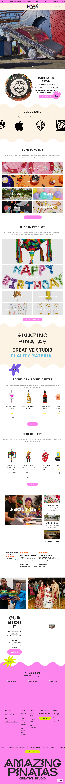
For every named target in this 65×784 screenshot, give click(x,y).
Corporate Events (45, 747)
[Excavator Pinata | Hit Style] (59, 473)
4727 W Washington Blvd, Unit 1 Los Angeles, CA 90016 (14, 633)
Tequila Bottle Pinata (28, 406)
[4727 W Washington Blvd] (32, 635)
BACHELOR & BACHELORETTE (32, 379)
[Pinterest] (54, 717)
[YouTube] (58, 717)
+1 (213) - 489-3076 (9, 714)
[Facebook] (54, 714)
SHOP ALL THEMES (31, 217)
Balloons (15, 747)
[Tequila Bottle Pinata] (28, 397)
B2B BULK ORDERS (52, 62)
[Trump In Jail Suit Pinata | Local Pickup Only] (28, 456)
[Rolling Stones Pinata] (45, 456)
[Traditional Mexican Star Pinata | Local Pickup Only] (12, 456)
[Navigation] (5, 6)
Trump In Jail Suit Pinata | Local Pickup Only (28, 467)
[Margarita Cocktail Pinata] (12, 397)
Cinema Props (28, 747)
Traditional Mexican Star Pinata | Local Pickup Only (11, 467)
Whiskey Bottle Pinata (45, 408)
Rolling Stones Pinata (45, 466)
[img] (10, 556)
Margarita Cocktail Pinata (12, 408)
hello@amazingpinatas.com (11, 721)
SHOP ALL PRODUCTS (31, 319)
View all (32, 424)
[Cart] (59, 6)
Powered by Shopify (39, 782)
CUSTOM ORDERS (32, 751)
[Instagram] (58, 714)
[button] (7, 404)
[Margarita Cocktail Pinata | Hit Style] (10, 417)
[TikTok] (58, 721)
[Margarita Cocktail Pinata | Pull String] (13, 417)
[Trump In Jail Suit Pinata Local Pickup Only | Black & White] (28, 477)
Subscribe (45, 718)
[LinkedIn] (54, 721)
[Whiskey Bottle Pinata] (45, 397)
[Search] (56, 6)
